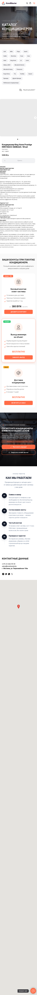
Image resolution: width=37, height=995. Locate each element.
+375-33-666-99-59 (8, 564)
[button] (27, 3)
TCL (15, 74)
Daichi (25, 51)
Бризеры (6, 78)
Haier (5, 60)
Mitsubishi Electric (19, 65)
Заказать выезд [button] (18, 357)
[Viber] (6, 574)
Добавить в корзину (18, 312)
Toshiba (22, 74)
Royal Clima (7, 74)
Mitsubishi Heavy (8, 69)
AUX (5, 51)
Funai (21, 56)
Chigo (18, 51)
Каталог (17, 21)
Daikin (5, 56)
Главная (6, 21)
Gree (28, 56)
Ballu (11, 51)
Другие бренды (17, 78)
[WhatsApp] (9, 574)
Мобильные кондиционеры (11, 82)
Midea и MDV (7, 65)
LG (21, 60)
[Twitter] (12, 574)
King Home (13, 60)
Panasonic (19, 69)
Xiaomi (30, 74)
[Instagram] (3, 574)
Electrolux (13, 56)
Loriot (27, 60)
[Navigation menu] (34, 3)
